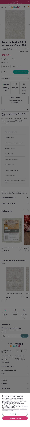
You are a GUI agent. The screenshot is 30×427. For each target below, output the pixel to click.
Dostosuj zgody (15, 414)
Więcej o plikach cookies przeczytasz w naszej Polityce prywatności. (14, 409)
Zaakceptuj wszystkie (15, 418)
